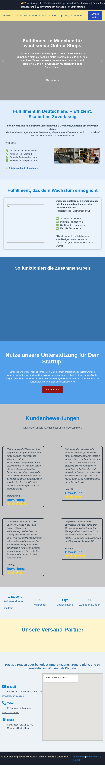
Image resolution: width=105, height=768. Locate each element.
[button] (3, 60)
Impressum (79, 757)
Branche (43, 15)
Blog (67, 15)
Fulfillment (29, 15)
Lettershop (57, 15)
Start (19, 15)
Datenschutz (92, 757)
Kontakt (75, 15)
